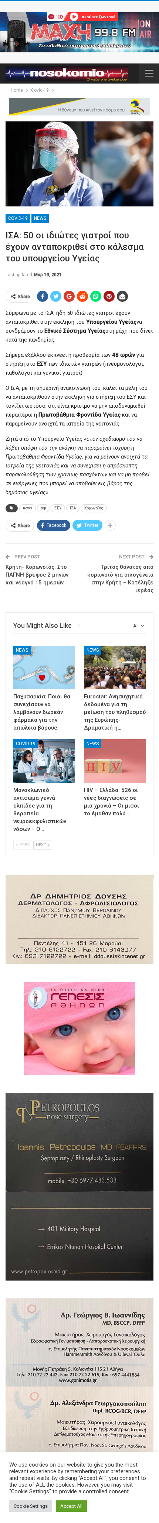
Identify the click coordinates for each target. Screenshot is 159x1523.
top (43, 508)
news (27, 508)
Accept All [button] (71, 1506)
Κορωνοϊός (93, 508)
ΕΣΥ (57, 508)
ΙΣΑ (73, 508)
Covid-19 (18, 218)
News (40, 218)
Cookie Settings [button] (31, 1506)
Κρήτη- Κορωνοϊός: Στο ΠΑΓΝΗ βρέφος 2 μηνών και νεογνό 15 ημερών (37, 575)
